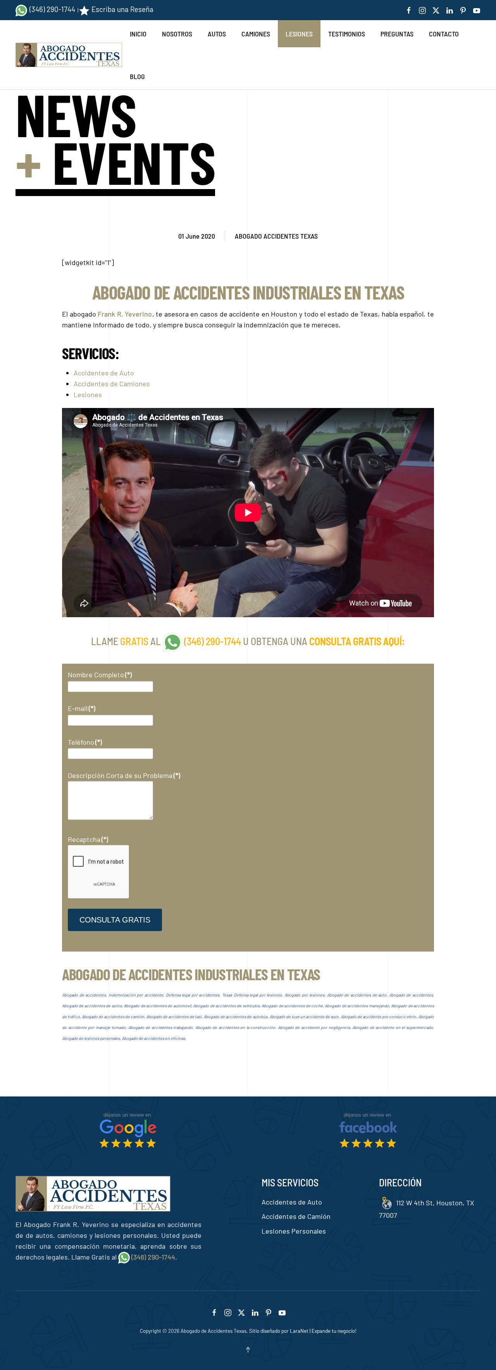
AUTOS (217, 33)
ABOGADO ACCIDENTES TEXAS (276, 236)
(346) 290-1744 (52, 9)
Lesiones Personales (294, 1231)
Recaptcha (88, 839)
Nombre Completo (100, 674)
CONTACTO (444, 33)
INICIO (138, 33)
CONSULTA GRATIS (114, 920)
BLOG (137, 76)
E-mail (81, 708)
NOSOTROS (177, 33)
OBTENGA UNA (280, 641)
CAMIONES (255, 33)
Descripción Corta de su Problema (124, 775)
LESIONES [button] (299, 33)
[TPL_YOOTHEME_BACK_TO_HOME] (69, 55)
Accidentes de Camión (296, 1216)
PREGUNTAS (397, 33)
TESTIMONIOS (346, 33)
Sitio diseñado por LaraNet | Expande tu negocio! (302, 1331)
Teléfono (85, 742)
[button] (248, 1350)
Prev (77, 1063)
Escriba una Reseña (122, 9)
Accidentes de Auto (104, 372)
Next (419, 1063)
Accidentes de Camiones (112, 383)
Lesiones (88, 394)
